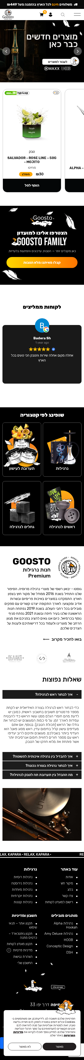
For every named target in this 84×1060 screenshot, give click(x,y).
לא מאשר (25, 1047)
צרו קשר (68, 896)
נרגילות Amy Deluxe (59, 934)
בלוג (70, 890)
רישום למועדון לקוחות (59, 902)
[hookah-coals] (22, 502)
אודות (70, 877)
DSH (70, 952)
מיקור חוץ (67, 883)
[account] (50, 14)
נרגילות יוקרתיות (22, 896)
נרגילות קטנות (23, 902)
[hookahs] (62, 444)
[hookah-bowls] (62, 502)
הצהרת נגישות (23, 957)
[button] (78, 51)
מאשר (59, 1047)
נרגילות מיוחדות (22, 890)
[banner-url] (42, 51)
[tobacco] (22, 444)
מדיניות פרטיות (23, 950)
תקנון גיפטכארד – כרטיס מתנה (23, 936)
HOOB (69, 940)
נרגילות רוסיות (23, 877)
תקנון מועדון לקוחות (20, 944)
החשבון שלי (25, 963)
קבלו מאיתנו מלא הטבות (42, 262)
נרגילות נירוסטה (22, 883)
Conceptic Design (60, 946)
